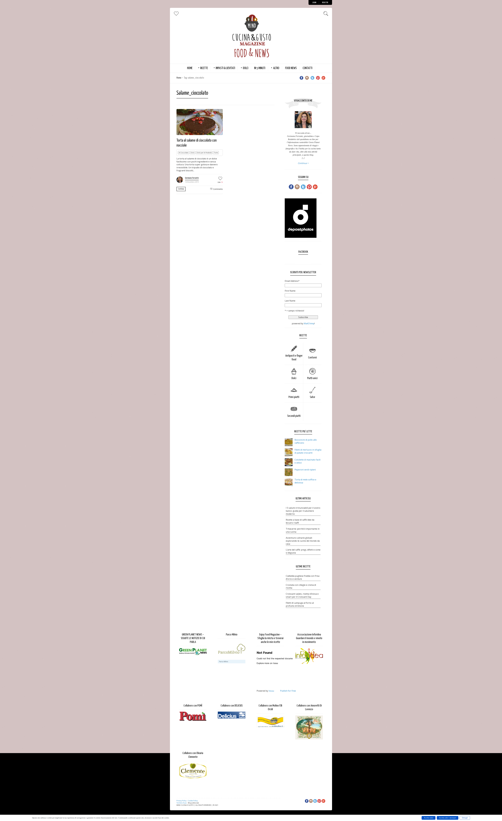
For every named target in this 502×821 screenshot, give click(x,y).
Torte (216, 153)
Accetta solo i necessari (447, 818)
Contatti (307, 68)
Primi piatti (294, 397)
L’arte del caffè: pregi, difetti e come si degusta (303, 551)
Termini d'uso (181, 803)
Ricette (204, 68)
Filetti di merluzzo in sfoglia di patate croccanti (308, 451)
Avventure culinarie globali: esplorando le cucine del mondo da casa (303, 540)
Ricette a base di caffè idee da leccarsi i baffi (300, 521)
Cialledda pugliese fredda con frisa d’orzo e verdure (302, 577)
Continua (181, 189)
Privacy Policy (181, 801)
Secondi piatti (294, 415)
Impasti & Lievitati (225, 68)
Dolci (245, 68)
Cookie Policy (193, 801)
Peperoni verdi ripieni (305, 469)
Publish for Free (288, 690)
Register (325, 3)
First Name (290, 290)
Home (189, 68)
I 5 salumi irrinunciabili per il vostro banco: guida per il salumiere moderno (303, 510)
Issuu (271, 690)
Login (314, 3)
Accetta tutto (428, 818)
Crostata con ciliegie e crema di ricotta (301, 586)
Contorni (312, 357)
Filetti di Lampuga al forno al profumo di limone (300, 604)
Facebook (303, 251)
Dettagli (465, 818)
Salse (312, 397)
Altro (276, 68)
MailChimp (309, 323)
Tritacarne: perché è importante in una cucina (303, 530)
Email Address (292, 281)
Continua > (303, 163)
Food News (291, 68)
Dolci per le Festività (204, 153)
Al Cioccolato (184, 153)
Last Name (290, 300)
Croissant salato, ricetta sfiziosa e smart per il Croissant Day (302, 595)
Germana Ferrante (192, 178)
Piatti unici (312, 378)
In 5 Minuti (259, 68)
